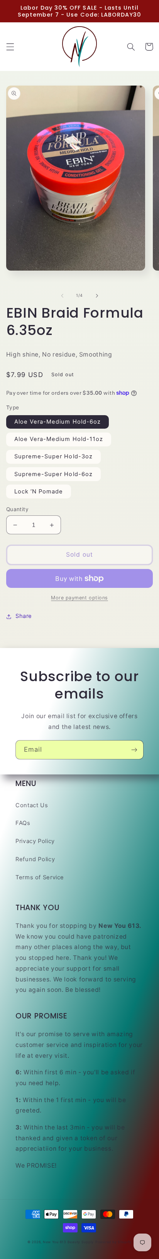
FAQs (22, 823)
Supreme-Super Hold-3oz (53, 456)
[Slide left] (62, 295)
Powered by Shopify (113, 1242)
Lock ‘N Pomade (38, 491)
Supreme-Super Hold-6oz (53, 474)
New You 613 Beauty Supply (68, 1242)
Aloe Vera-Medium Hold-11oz (58, 439)
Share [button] (23, 616)
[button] (10, 47)
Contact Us (31, 805)
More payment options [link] (79, 598)
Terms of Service (39, 877)
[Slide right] (96, 295)
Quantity (17, 509)
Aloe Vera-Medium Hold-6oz (57, 421)
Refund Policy (35, 859)
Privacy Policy (35, 841)
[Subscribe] (134, 749)
